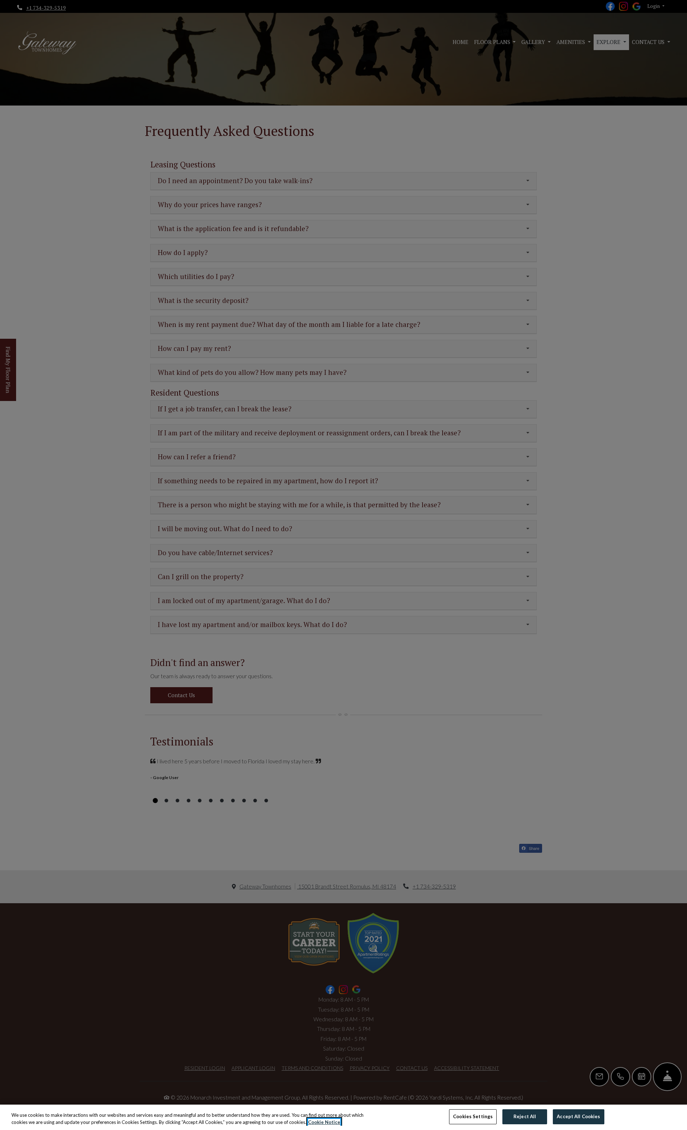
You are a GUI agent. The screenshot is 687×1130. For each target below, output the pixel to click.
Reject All (524, 1116)
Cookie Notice (324, 1122)
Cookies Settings (473, 1116)
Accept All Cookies (578, 1116)
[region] (343, 1117)
